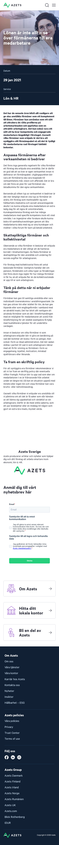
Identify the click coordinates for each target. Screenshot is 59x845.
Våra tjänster (12, 667)
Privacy (9, 727)
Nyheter (9, 691)
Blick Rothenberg (15, 817)
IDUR (8, 822)
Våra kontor (11, 673)
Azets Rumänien (14, 799)
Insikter (9, 696)
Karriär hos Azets (15, 679)
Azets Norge (12, 793)
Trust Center (12, 733)
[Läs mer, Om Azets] (50, 588)
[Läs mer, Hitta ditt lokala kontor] (50, 610)
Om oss (9, 661)
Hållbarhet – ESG (15, 702)
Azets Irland (12, 787)
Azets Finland (12, 781)
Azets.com (11, 811)
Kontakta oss (12, 685)
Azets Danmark (14, 775)
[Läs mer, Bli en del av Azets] (50, 632)
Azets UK (10, 805)
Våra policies (12, 721)
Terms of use (12, 738)
